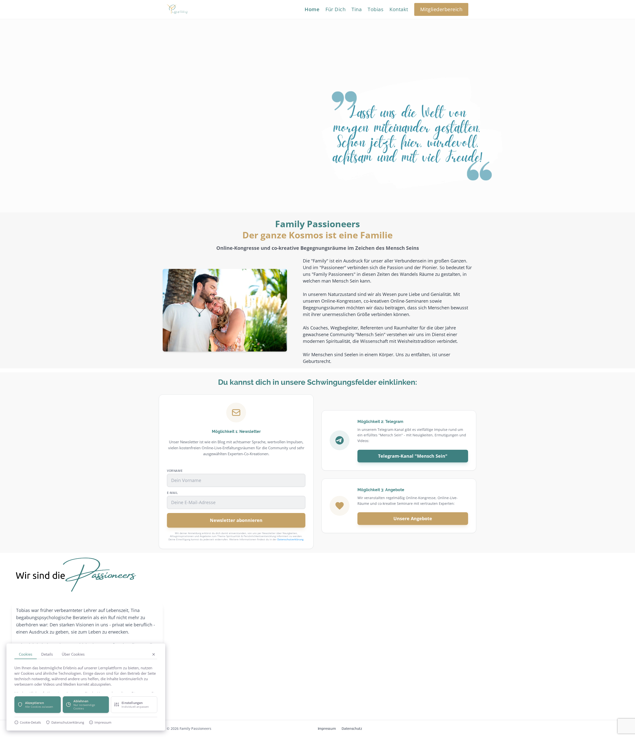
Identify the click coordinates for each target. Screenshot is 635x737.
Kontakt (398, 9)
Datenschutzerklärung (290, 539)
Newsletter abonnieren (236, 520)
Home (312, 9)
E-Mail (172, 493)
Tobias (375, 9)
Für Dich (335, 9)
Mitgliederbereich (441, 9)
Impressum (327, 728)
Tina (356, 9)
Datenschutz (352, 728)
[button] (37, 704)
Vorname (175, 471)
